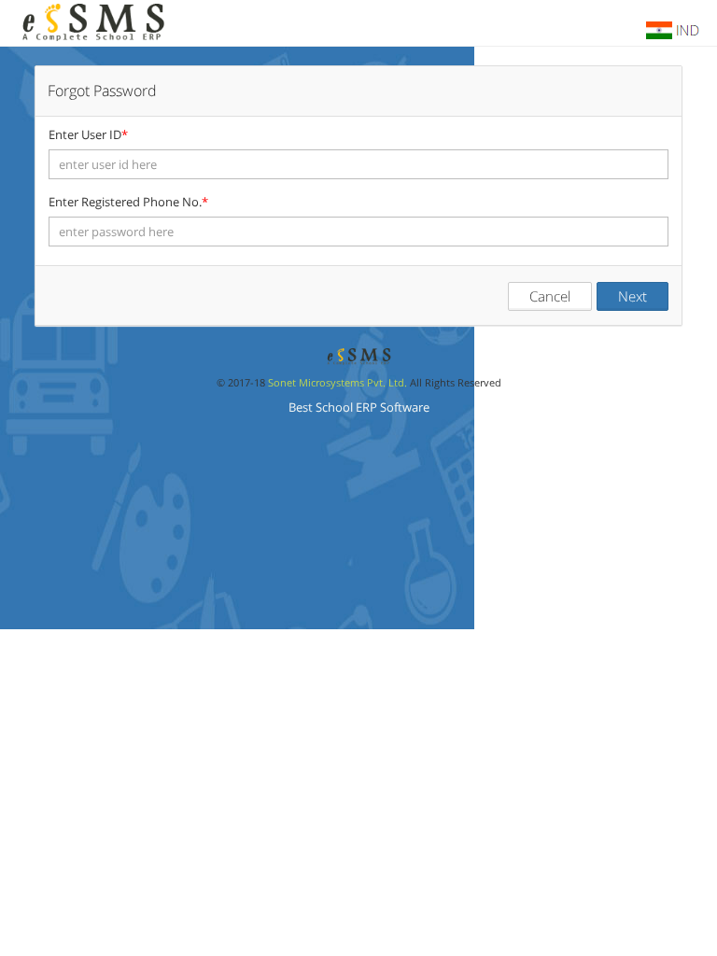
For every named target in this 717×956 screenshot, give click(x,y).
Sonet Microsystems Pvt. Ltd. (337, 382)
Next (632, 296)
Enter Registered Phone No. (128, 201)
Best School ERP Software (358, 407)
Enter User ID (88, 134)
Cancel (549, 296)
